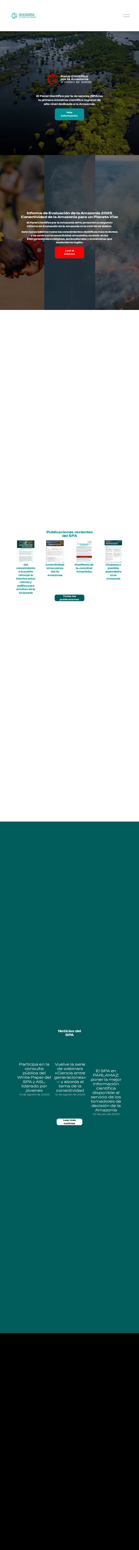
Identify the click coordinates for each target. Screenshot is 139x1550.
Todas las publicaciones (69, 598)
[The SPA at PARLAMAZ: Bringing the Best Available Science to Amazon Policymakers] (106, 1054)
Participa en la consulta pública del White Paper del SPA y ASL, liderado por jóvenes (34, 1077)
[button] (116, 1038)
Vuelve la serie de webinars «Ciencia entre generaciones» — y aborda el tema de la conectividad (70, 1077)
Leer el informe (69, 252)
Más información (69, 114)
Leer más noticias (69, 1122)
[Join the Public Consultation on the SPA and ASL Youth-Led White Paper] (34, 1051)
